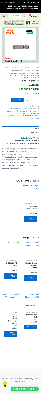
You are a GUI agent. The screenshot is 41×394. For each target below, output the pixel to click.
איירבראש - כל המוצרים (31, 111)
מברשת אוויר (35, 118)
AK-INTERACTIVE (28, 116)
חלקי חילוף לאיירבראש (23, 75)
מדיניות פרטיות (20, 381)
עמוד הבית (35, 68)
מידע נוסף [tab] (35, 133)
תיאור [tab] (36, 128)
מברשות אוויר (15, 68)
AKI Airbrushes (20, 74)
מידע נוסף (30, 327)
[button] (4, 16)
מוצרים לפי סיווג (25, 68)
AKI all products (33, 74)
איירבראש (12, 116)
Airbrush (18, 116)
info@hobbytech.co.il (12, 2)
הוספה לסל (17, 100)
